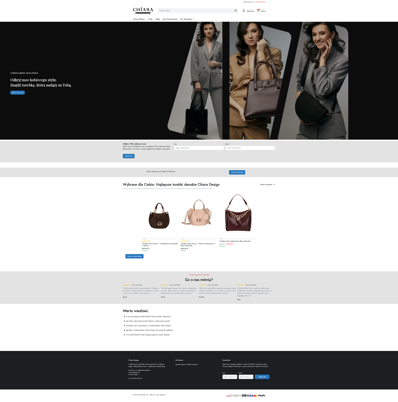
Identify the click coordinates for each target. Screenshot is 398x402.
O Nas (150, 19)
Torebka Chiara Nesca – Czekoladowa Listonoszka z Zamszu (160, 244)
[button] (260, 11)
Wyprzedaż (187, 19)
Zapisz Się (128, 156)
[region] (199, 81)
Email (227, 144)
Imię (175, 144)
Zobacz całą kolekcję (134, 256)
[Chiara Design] (143, 10)
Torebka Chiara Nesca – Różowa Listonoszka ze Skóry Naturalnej (198, 244)
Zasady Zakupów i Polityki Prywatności (186, 364)
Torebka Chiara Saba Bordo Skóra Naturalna (235, 241)
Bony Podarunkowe (170, 19)
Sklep (158, 19)
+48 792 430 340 (260, 2)
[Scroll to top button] (393, 397)
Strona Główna (138, 19)
